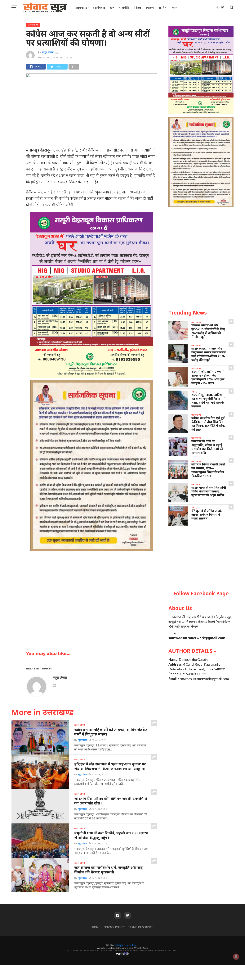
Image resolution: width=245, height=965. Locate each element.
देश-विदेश (99, 7)
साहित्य (163, 7)
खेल (112, 7)
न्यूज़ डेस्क (48, 52)
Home (96, 927)
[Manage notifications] (236, 957)
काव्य (175, 7)
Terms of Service (140, 927)
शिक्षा (137, 7)
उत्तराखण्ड (81, 7)
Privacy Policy (114, 927)
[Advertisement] (201, 558)
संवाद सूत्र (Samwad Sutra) (126, 945)
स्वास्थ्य (150, 7)
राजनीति (124, 7)
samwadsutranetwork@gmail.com (196, 638)
